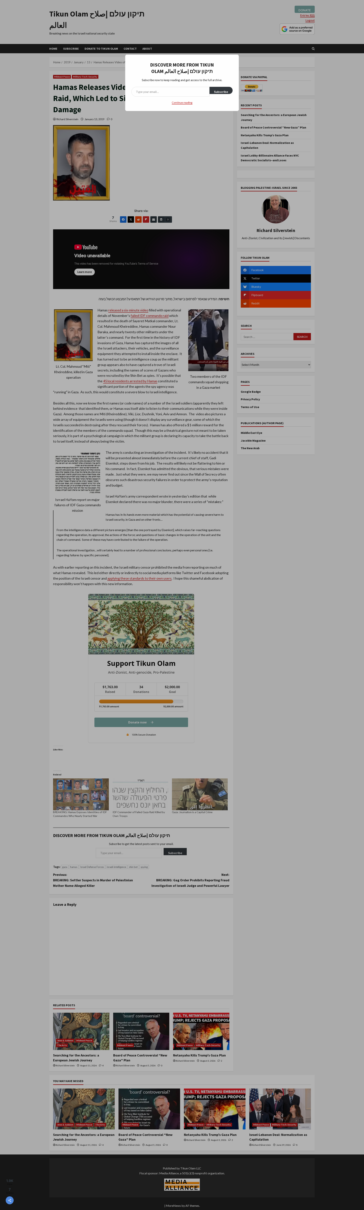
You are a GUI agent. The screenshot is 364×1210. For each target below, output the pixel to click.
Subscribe (221, 91)
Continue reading (182, 102)
